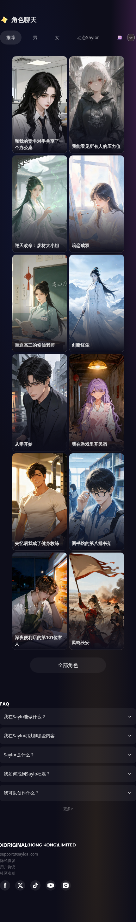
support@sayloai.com (19, 854)
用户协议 (7, 867)
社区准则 (7, 873)
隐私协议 (7, 860)
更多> (68, 808)
